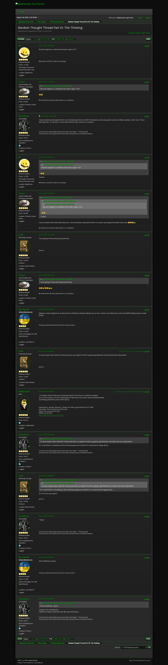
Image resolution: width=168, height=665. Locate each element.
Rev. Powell (24, 309)
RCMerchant (24, 391)
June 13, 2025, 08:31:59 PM (47, 46)
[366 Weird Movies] (20, 339)
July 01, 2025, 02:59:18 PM (46, 391)
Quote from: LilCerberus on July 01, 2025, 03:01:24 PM (59, 480)
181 (63, 39)
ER (20, 45)
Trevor (22, 82)
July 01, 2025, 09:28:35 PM (46, 557)
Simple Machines (33, 660)
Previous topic (134, 33)
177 (42, 39)
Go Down (21, 39)
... (39, 39)
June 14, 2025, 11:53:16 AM (48, 116)
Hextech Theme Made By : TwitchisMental (30, 663)
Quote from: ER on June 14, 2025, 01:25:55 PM (56, 198)
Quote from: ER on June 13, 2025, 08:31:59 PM (56, 86)
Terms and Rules (138, 660)
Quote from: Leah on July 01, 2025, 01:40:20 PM (57, 439)
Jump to (117, 647)
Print (148, 39)
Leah (21, 235)
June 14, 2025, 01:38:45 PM (47, 193)
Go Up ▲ (147, 660)
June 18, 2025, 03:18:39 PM (47, 309)
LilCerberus (24, 116)
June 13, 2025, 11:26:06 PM (47, 82)
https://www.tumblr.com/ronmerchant (51, 415)
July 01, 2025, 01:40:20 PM (46, 351)
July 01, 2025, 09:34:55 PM (46, 599)
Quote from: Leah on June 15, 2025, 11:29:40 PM (57, 279)
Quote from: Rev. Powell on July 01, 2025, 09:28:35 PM (59, 603)
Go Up (20, 639)
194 (70, 39)
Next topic (145, 33)
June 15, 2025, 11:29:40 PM (47, 235)
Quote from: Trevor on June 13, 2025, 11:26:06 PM (58, 162)
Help (130, 660)
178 (47, 39)
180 (58, 39)
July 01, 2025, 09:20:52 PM (46, 516)
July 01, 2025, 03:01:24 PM (46, 434)
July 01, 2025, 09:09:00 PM (46, 476)
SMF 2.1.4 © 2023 (23, 660)
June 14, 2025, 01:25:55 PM (47, 157)
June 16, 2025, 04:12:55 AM (47, 275)
